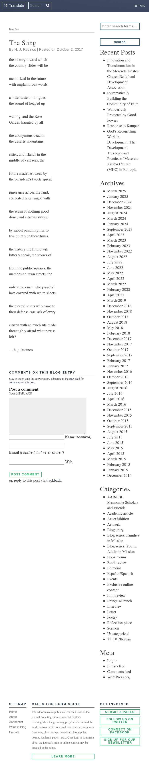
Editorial (114, 567)
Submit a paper (120, 712)
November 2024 (119, 207)
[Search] (48, 5)
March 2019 (116, 300)
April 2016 (115, 398)
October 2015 (117, 420)
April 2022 (115, 278)
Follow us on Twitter (119, 721)
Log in (112, 660)
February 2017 (118, 360)
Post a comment (24, 389)
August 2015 (117, 431)
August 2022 (117, 256)
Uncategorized (118, 633)
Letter (111, 611)
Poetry (112, 617)
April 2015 (115, 453)
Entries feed (116, 666)
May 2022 (115, 272)
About (13, 716)
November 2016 (119, 371)
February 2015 (118, 464)
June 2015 (115, 442)
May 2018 (115, 327)
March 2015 (116, 458)
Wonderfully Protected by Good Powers (121, 115)
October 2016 (117, 376)
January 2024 (117, 223)
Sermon (113, 628)
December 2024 (119, 201)
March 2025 (116, 190)
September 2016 (119, 382)
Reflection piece (119, 622)
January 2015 (117, 469)
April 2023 (115, 234)
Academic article (120, 513)
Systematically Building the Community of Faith (123, 98)
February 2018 (118, 333)
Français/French (119, 600)
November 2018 (119, 311)
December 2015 (119, 409)
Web (69, 461)
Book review (117, 562)
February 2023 (118, 245)
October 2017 (117, 349)
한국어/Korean (119, 639)
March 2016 (116, 404)
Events (112, 578)
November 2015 (119, 415)
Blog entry (115, 529)
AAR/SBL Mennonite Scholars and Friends (122, 502)
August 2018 (117, 322)
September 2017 (119, 355)
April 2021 (115, 294)
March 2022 (116, 283)
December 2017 (119, 338)
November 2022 (119, 251)
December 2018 (119, 305)
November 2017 (119, 344)
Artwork (113, 524)
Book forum (116, 556)
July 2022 (114, 262)
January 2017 (117, 365)
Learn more (63, 756)
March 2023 (116, 240)
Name (78, 437)
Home (13, 711)
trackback (53, 480)
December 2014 (119, 475)
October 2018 (117, 316)
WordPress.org (118, 676)
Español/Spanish (120, 573)
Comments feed (119, 671)
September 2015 (119, 426)
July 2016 (114, 393)
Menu (141, 5)
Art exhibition (118, 518)
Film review (116, 595)
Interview (114, 606)
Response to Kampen (123, 125)
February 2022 (118, 289)
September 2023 (119, 229)
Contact (14, 732)
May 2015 (115, 447)
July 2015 (114, 437)
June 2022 (115, 267)
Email (36, 452)
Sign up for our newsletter (120, 741)
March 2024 (116, 218)
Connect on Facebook (120, 731)
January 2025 (117, 196)
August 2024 (117, 212)
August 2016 (117, 387)
